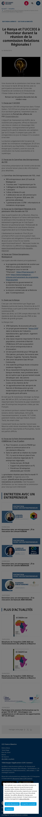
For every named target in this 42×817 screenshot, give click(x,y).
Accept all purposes (12, 804)
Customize (9, 809)
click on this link (24, 799)
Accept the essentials (28, 804)
